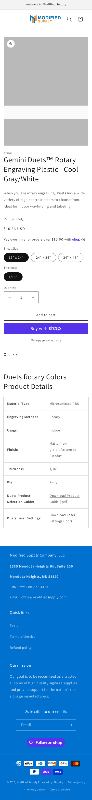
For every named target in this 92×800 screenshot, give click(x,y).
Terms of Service (23, 636)
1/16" (13, 277)
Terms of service (59, 789)
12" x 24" (16, 257)
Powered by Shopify (50, 782)
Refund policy (21, 647)
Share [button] (13, 354)
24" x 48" (70, 257)
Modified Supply (27, 782)
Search (15, 625)
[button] (9, 19)
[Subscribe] (70, 725)
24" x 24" (43, 257)
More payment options (46, 340)
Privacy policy (35, 789)
